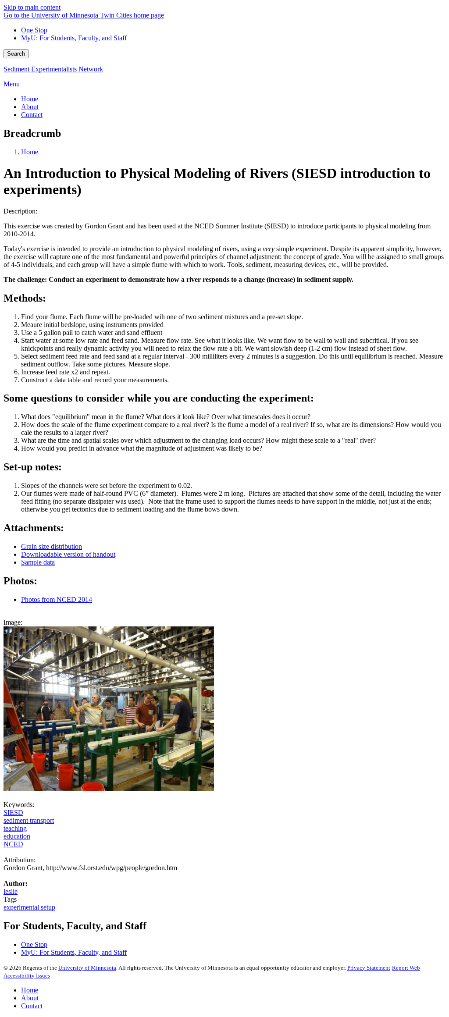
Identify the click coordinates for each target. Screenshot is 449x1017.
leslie (11, 891)
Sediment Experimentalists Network (53, 69)
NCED (13, 844)
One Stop (34, 30)
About (30, 998)
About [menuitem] (30, 106)
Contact (32, 1006)
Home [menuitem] (29, 99)
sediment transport (29, 820)
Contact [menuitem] (32, 114)
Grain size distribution (51, 546)
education (17, 836)
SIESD (13, 812)
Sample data (38, 562)
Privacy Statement (368, 967)
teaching (15, 828)
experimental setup (29, 907)
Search (16, 53)
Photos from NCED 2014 (56, 599)
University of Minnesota (87, 967)
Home (29, 152)
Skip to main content (32, 7)
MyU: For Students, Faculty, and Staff (74, 38)
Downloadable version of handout (68, 554)
